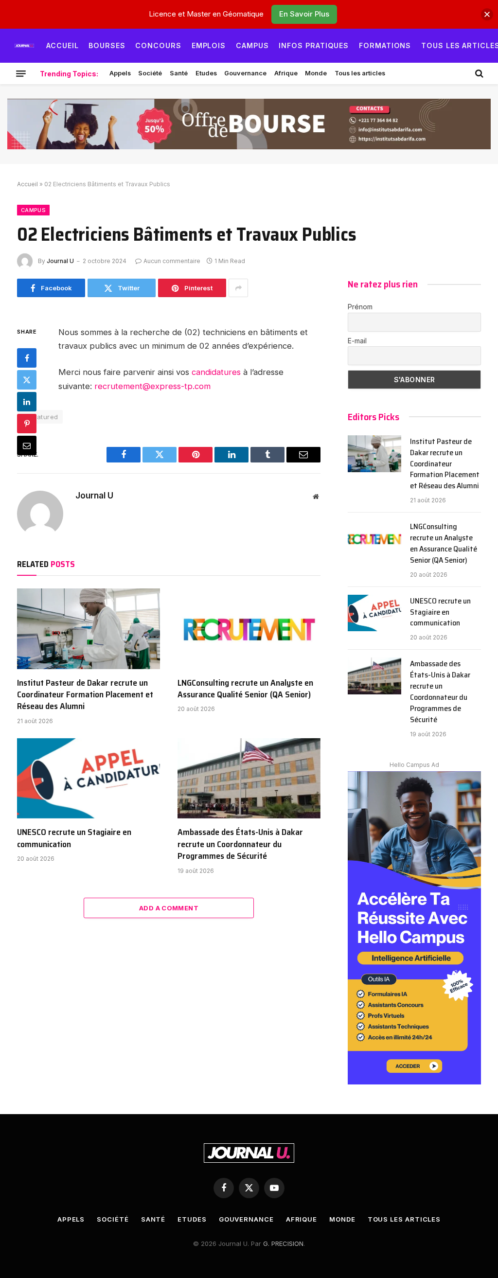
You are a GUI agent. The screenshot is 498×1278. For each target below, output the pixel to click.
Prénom (360, 306)
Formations (385, 45)
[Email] (26, 445)
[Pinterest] (26, 423)
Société (150, 73)
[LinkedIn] (26, 401)
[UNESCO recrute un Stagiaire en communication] (88, 778)
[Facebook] (26, 358)
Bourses (107, 45)
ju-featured (40, 417)
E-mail (357, 341)
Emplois (209, 45)
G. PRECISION (283, 1243)
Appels (120, 73)
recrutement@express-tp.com (152, 386)
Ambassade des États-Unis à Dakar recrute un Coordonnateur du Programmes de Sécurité (240, 844)
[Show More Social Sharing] (238, 288)
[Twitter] (26, 380)
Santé (179, 73)
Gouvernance (245, 73)
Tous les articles (360, 73)
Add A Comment (168, 908)
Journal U (60, 261)
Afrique (286, 73)
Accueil (62, 45)
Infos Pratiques (314, 45)
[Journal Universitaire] (24, 45)
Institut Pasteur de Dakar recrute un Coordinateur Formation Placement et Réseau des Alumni (85, 694)
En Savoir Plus (304, 13)
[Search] (478, 73)
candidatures (216, 372)
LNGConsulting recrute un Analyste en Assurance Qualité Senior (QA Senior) (245, 689)
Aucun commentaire (171, 261)
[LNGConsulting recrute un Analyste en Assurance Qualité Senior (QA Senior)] (249, 628)
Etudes (206, 73)
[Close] (487, 14)
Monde (316, 73)
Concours (158, 45)
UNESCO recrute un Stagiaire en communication (74, 838)
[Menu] (21, 73)
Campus (252, 45)
